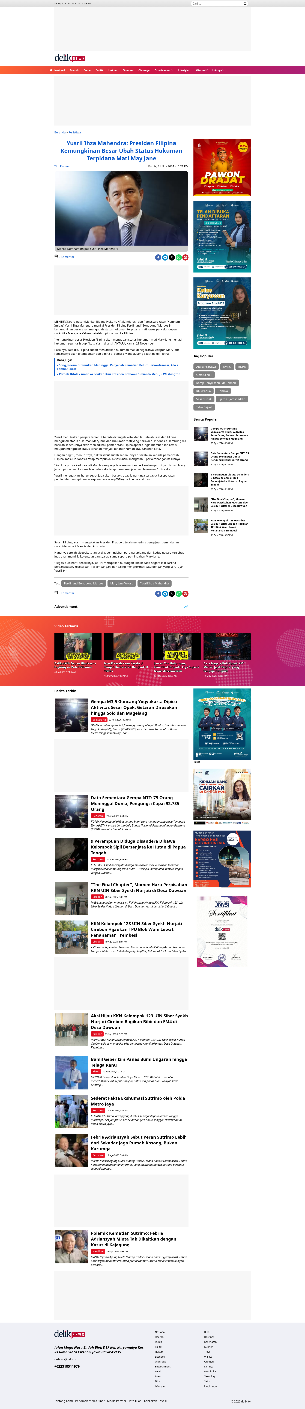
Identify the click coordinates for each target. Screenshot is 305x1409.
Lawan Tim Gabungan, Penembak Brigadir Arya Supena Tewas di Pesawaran (176, 667)
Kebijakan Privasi (155, 1401)
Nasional (59, 70)
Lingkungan (211, 1386)
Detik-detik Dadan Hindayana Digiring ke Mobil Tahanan (75, 665)
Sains (207, 1381)
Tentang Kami (63, 1401)
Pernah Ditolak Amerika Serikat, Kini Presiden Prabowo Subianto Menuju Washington (119, 374)
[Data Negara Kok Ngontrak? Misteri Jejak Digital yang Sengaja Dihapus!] (227, 646)
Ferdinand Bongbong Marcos (83, 583)
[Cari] (245, 3)
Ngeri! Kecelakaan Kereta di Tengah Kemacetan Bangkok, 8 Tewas (126, 667)
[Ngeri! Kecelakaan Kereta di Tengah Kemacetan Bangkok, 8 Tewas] (127, 646)
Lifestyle (183, 70)
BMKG (227, 367)
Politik (99, 70)
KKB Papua (203, 391)
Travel (207, 1351)
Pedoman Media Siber (90, 1401)
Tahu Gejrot (204, 407)
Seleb (158, 1371)
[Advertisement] (152, 31)
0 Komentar (66, 257)
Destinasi (209, 1337)
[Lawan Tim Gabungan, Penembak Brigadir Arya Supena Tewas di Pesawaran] (177, 646)
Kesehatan (210, 1342)
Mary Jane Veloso (121, 583)
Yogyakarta (99, 719)
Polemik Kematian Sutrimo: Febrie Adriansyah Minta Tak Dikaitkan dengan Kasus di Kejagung (133, 1239)
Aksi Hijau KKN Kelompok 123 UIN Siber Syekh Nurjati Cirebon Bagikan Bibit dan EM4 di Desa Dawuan (139, 1021)
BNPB (242, 367)
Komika (223, 391)
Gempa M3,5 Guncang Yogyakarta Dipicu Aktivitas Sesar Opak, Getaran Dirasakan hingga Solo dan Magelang (229, 433)
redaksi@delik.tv (65, 1359)
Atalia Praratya (206, 367)
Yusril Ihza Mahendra (154, 583)
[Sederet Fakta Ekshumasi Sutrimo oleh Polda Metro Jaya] (71, 1111)
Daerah (74, 70)
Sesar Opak (204, 399)
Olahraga (143, 70)
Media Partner (116, 1401)
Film (157, 1381)
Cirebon (97, 896)
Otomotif (201, 70)
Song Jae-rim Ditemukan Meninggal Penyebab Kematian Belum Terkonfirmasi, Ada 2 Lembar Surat (117, 367)
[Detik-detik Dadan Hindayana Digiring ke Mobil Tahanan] (78, 646)
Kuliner (208, 1346)
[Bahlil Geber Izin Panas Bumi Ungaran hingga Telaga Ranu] (71, 1072)
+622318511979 (67, 1366)
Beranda (60, 132)
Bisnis (96, 1071)
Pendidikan (210, 1371)
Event (158, 1376)
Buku (207, 1332)
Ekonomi (127, 70)
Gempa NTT (204, 375)
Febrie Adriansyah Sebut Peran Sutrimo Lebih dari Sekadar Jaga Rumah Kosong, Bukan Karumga (139, 1142)
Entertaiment (162, 70)
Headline (98, 1251)
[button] (163, 70)
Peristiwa (74, 132)
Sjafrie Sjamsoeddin (232, 399)
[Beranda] (51, 70)
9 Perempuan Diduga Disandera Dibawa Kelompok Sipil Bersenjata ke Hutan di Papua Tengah (230, 479)
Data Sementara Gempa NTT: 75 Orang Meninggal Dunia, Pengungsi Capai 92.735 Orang (230, 457)
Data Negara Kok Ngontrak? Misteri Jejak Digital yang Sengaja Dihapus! (224, 667)
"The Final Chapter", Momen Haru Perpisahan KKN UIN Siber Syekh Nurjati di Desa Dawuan (230, 502)
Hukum (113, 70)
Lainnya (217, 70)
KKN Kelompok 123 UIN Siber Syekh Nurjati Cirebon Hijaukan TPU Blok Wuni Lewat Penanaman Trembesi (229, 525)
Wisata (208, 1356)
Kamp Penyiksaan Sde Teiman (216, 383)
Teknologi (210, 1376)
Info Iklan (135, 1401)
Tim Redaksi (62, 166)
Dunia (87, 70)
